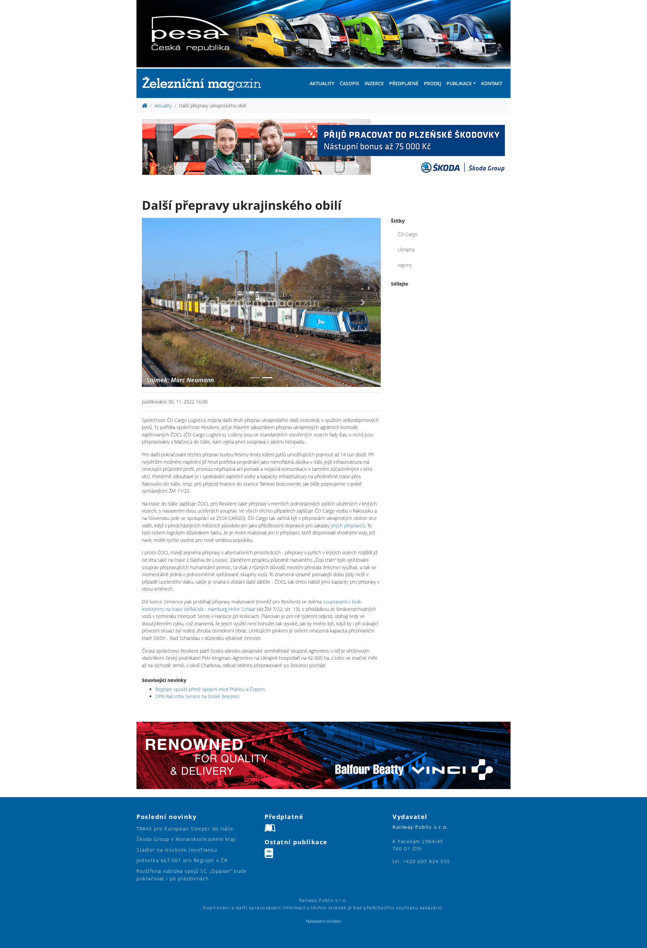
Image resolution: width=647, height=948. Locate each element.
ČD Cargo (408, 234)
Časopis (349, 83)
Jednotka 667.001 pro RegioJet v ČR (181, 860)
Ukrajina (406, 249)
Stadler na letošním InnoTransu (176, 850)
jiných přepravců (348, 525)
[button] (160, 302)
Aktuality (322, 83)
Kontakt (491, 83)
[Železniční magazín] (204, 83)
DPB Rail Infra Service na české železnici (197, 696)
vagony (405, 265)
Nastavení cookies (323, 921)
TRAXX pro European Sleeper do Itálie (185, 828)
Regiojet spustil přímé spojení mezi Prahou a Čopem (210, 689)
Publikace (459, 83)
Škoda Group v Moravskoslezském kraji (186, 839)
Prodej (432, 83)
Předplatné (404, 83)
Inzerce (374, 83)
